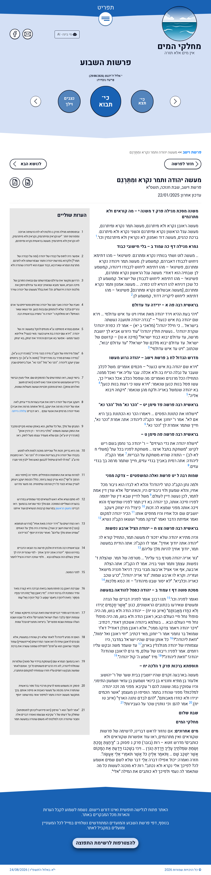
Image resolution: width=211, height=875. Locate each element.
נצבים (69, 98)
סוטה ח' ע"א (31, 358)
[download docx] (27, 182)
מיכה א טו (128, 337)
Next (175, 101)
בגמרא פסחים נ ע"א (60, 329)
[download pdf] (15, 182)
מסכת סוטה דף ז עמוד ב (176, 590)
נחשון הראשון (63, 508)
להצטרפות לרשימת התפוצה (105, 843)
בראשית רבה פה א (181, 305)
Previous (36, 101)
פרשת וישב (191, 152)
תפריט (105, 8)
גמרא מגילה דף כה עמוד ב (174, 246)
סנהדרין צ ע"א (21, 353)
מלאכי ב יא (144, 326)
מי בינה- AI (65, 34)
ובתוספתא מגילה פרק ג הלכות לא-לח (57, 232)
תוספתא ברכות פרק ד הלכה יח (170, 666)
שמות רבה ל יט (185, 476)
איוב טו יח (155, 611)
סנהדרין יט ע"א (69, 435)
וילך (69, 104)
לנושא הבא (31, 164)
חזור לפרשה (183, 164)
